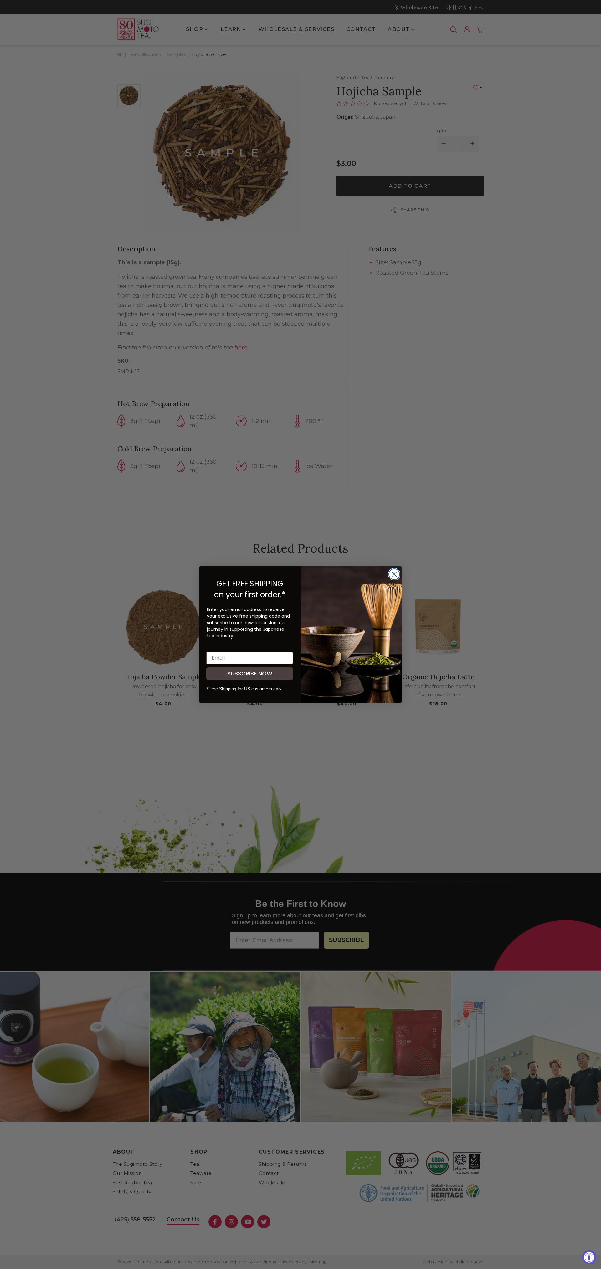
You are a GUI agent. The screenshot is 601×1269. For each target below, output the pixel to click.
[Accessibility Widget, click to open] (589, 1257)
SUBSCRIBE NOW (249, 673)
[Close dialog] (394, 574)
